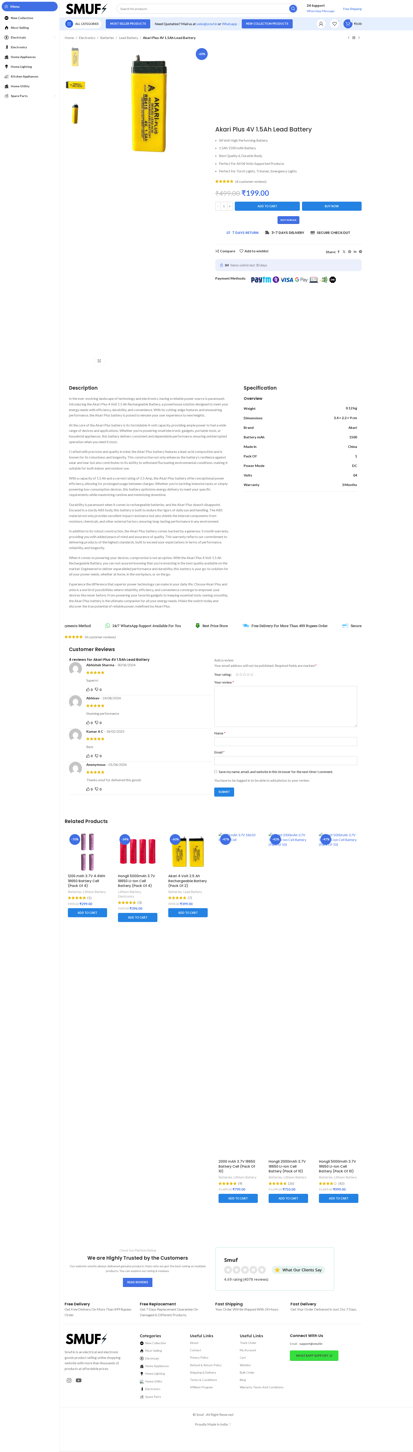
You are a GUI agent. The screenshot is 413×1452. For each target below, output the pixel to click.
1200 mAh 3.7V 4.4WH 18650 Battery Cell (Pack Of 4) (86, 880)
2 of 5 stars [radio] (241, 674)
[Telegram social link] (360, 252)
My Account (248, 1350)
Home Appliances (157, 1366)
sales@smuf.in (206, 24)
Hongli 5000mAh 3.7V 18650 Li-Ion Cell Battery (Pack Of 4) (136, 880)
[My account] (321, 23)
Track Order (248, 1343)
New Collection (155, 1343)
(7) (190, 897)
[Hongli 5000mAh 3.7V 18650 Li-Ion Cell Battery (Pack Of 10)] (338, 995)
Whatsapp (229, 24)
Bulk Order (247, 1372)
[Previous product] (348, 38)
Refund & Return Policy (206, 1365)
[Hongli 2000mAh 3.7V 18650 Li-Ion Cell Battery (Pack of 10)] (288, 995)
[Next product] (359, 38)
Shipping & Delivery (203, 1372)
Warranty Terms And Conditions (262, 1387)
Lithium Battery (94, 892)
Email (219, 752)
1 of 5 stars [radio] (237, 674)
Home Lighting (155, 1373)
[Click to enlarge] (99, 360)
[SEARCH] (293, 9)
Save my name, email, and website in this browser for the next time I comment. (276, 772)
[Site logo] (86, 8)
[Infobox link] (77, 1303)
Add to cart (267, 206)
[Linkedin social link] (355, 252)
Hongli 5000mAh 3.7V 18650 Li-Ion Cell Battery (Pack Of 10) (337, 1166)
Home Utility (153, 1381)
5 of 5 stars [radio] (252, 674)
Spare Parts (153, 1397)
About (194, 1343)
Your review (224, 682)
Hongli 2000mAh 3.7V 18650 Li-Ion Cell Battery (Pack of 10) (287, 1166)
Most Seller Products (128, 23)
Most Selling (153, 1350)
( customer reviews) (250, 181)
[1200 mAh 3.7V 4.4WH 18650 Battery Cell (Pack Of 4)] (87, 852)
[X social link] (344, 252)
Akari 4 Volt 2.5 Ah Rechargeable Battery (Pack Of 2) (187, 880)
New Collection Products (267, 23)
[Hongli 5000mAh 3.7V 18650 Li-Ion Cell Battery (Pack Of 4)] (137, 852)
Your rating (222, 674)
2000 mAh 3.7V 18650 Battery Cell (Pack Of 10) (237, 1166)
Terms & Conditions (203, 1380)
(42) (341, 1183)
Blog (243, 1380)
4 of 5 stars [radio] (248, 674)
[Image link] (86, 1338)
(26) (291, 1183)
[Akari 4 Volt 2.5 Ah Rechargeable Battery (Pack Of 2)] (188, 852)
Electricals (152, 1358)
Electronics (87, 38)
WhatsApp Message (321, 11)
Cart (243, 1357)
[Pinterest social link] (350, 252)
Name (219, 733)
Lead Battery (128, 38)
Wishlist (245, 1365)
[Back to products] (353, 38)
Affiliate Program (201, 1387)
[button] (87, 912)
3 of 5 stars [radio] (244, 674)
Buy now (332, 206)
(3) (139, 902)
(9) (240, 1183)
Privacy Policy (199, 1357)
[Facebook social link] (338, 252)
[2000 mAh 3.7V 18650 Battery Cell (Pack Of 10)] (238, 995)
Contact (195, 1350)
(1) (89, 897)
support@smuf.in (310, 1343)
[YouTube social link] (78, 1381)
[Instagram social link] (69, 1381)
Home (69, 38)
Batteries (107, 38)
